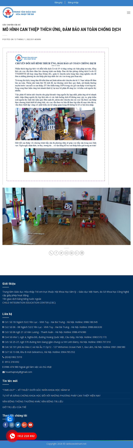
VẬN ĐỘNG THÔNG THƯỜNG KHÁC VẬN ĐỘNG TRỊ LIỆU (32, 401)
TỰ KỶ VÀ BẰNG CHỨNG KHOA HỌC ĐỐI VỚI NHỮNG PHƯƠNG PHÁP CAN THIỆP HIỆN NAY (51, 395)
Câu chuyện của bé (11, 25)
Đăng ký (58, 2)
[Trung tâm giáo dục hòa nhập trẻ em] (19, 13)
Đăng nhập (73, 2)
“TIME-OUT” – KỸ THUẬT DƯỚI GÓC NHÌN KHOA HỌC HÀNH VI (36, 389)
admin (38, 39)
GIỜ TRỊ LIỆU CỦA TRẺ (14, 407)
